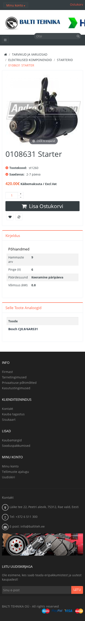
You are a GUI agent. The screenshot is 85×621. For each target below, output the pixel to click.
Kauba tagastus (13, 414)
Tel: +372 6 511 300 (23, 517)
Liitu (77, 590)
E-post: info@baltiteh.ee (27, 526)
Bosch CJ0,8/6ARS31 (23, 329)
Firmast (7, 372)
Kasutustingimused (16, 388)
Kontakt (7, 409)
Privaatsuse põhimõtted (19, 383)
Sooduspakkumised (16, 446)
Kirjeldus (12, 235)
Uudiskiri (8, 477)
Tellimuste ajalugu (15, 472)
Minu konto (10, 466)
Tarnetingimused (14, 377)
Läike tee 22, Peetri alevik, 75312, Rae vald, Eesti (44, 507)
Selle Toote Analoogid (23, 307)
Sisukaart (8, 419)
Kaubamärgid (12, 440)
